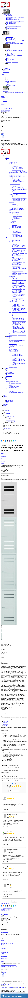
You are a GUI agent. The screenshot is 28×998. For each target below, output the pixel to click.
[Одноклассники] (3, 441)
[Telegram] (15, 441)
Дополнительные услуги (7, 943)
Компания (3, 948)
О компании (6, 68)
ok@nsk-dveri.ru (4, 115)
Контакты (3, 962)
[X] (7, 441)
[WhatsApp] (11, 441)
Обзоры (5, 101)
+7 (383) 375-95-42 (7, 108)
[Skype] (13, 441)
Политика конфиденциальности (8, 965)
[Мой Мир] (5, 441)
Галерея (2, 961)
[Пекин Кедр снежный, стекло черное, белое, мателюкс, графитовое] (9, 516)
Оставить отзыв (14, 791)
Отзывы (5, 70)
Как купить (6, 721)
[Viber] (9, 441)
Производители (7, 69)
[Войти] (1, 132)
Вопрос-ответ (6, 99)
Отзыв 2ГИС (5, 809)
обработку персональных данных (9, 992)
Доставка (5, 724)
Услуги (2, 940)
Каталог (3, 945)
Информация (4, 956)
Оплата (5, 722)
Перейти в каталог (5, 145)
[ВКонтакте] (1, 441)
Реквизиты (6, 72)
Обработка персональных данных (9, 966)
